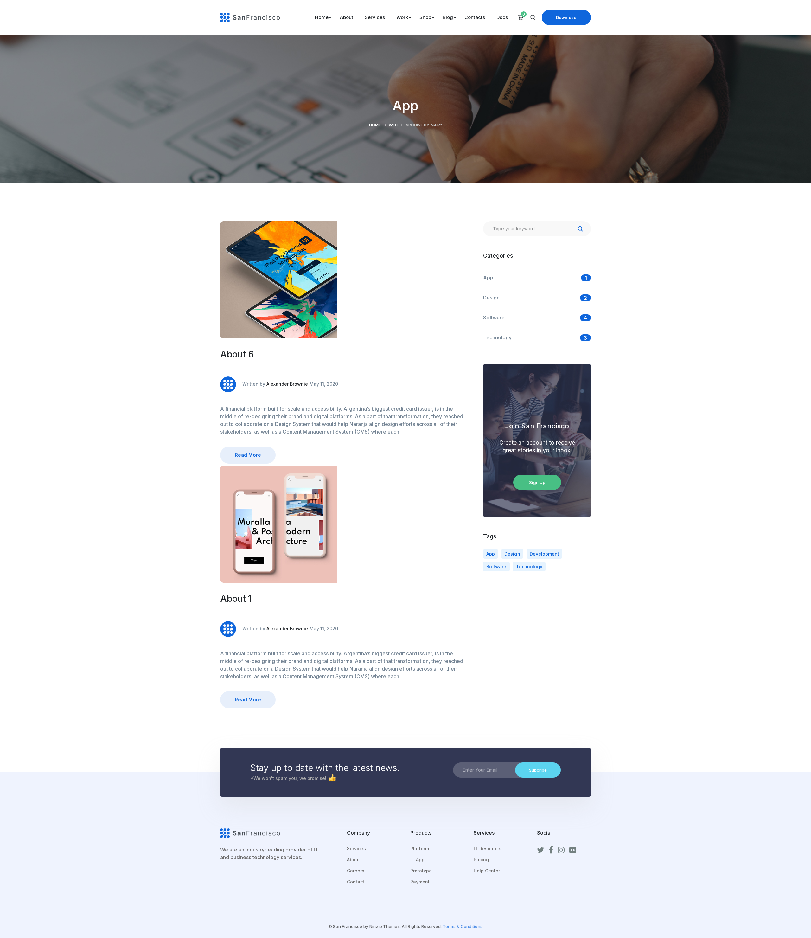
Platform (419, 848)
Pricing (481, 859)
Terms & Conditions (463, 926)
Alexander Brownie (287, 384)
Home (375, 124)
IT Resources (488, 848)
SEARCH (580, 228)
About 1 (236, 598)
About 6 (237, 354)
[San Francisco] (250, 17)
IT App (417, 859)
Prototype (421, 870)
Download (566, 17)
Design (491, 297)
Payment (420, 881)
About (353, 859)
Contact (355, 881)
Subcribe (538, 770)
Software (494, 317)
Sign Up (537, 482)
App (488, 277)
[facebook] (551, 850)
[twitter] (540, 850)
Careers (355, 870)
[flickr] (572, 850)
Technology (497, 337)
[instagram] (561, 850)
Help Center (487, 870)
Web (393, 124)
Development (544, 553)
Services (356, 848)
